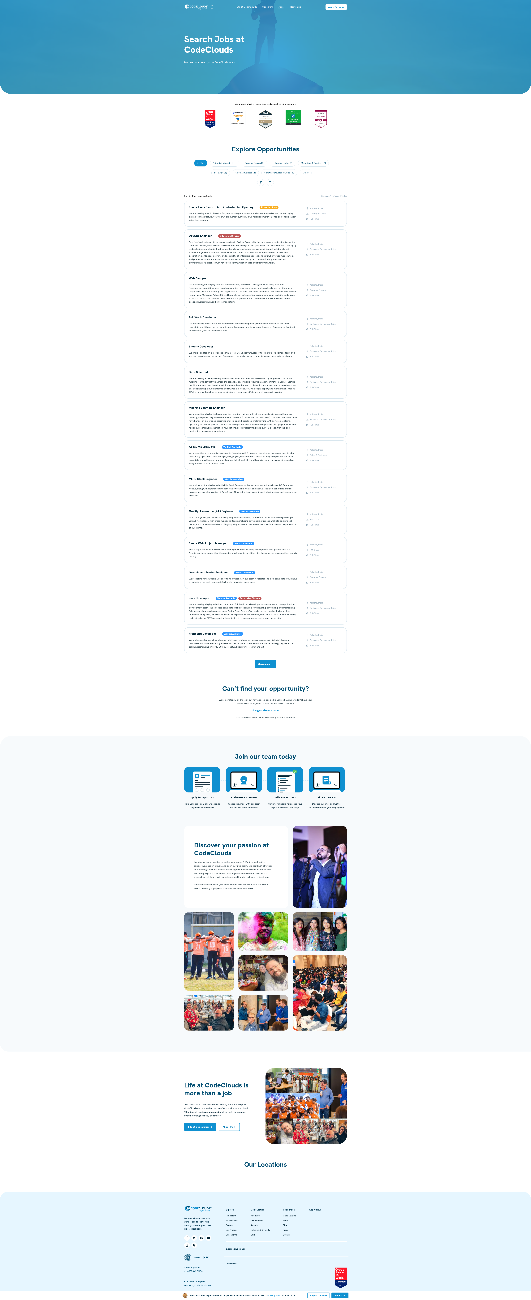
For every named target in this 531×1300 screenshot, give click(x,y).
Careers (229, 1225)
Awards (254, 1225)
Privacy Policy (320, 1295)
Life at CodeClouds (247, 6)
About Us (255, 1215)
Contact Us (231, 1234)
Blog (285, 1225)
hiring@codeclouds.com (265, 710)
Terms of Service (338, 1295)
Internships (295, 6)
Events (286, 1234)
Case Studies (289, 1215)
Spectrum (267, 6)
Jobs (280, 6)
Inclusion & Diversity (260, 1230)
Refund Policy (304, 1295)
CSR (253, 1234)
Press (285, 1230)
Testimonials (257, 1220)
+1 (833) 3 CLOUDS (193, 1271)
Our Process (232, 1230)
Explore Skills (232, 1220)
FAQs (285, 1220)
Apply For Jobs (336, 7)
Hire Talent (231, 1215)
